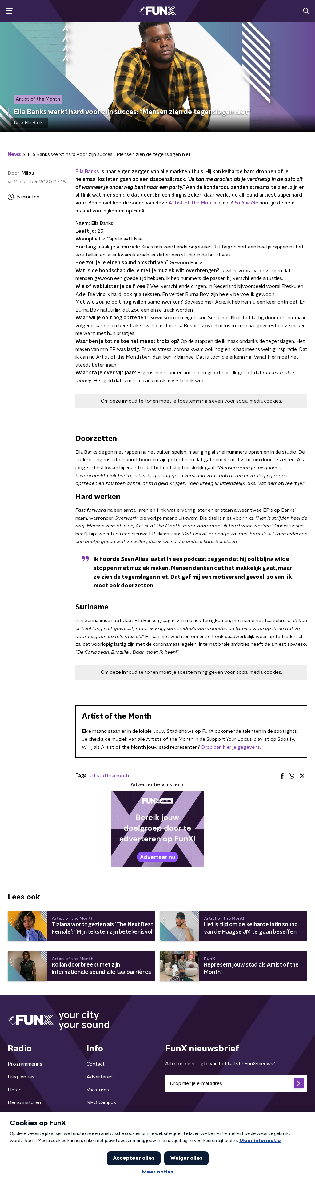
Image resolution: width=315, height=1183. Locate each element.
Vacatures (97, 1089)
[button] (9, 11)
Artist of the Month (192, 202)
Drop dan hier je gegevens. (231, 747)
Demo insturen (24, 1102)
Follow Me (246, 202)
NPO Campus (101, 1102)
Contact (95, 1064)
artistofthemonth (109, 775)
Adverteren (99, 1076)
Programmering (25, 1064)
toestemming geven (200, 401)
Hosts (15, 1089)
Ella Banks (87, 171)
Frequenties (21, 1076)
